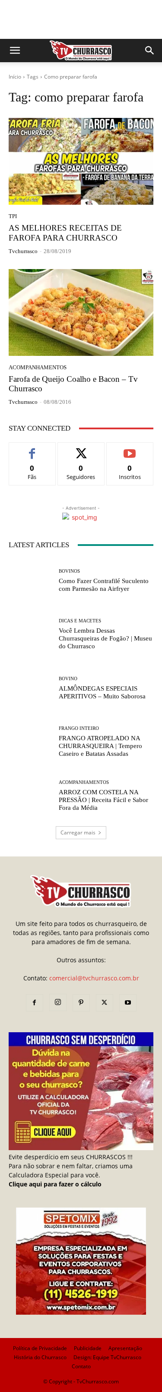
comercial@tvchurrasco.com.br (94, 978)
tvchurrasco (23, 251)
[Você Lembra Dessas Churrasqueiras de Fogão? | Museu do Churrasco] (30, 634)
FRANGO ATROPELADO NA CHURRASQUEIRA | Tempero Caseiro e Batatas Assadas (100, 746)
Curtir (32, 449)
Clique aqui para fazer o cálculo (55, 1184)
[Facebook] (34, 1002)
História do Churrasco (40, 1357)
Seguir (81, 449)
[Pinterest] (81, 1002)
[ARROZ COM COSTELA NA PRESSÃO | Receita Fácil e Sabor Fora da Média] (30, 796)
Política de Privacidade (40, 1348)
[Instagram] (58, 1002)
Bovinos (69, 571)
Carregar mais (77, 832)
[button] (15, 50)
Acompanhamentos (38, 367)
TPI (13, 216)
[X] (104, 1002)
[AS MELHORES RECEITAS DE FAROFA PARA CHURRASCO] (81, 161)
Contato (81, 1366)
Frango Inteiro (79, 728)
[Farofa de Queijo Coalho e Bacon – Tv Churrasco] (81, 312)
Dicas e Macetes (80, 620)
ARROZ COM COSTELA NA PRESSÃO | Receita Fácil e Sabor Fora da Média (103, 800)
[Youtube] (128, 1002)
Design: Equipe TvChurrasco (107, 1357)
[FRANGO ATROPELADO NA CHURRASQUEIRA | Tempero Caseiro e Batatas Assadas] (30, 742)
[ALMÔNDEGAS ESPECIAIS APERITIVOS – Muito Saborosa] (30, 688)
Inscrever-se (130, 449)
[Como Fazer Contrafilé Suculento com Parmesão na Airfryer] (30, 580)
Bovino (68, 678)
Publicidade (88, 1348)
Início (15, 76)
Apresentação (125, 1348)
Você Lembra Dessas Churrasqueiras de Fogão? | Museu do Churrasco (105, 638)
